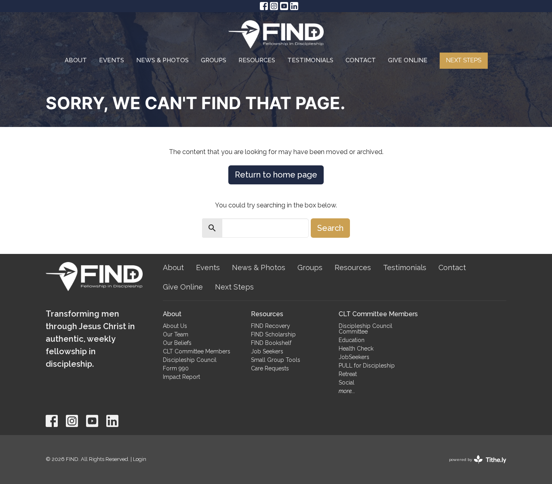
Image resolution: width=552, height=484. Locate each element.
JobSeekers (354, 357)
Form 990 (176, 368)
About (76, 60)
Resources (256, 60)
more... (347, 391)
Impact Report (181, 377)
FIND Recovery (270, 326)
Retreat (348, 374)
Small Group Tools (275, 360)
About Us (175, 326)
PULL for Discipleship (367, 365)
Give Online (408, 60)
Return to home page (276, 175)
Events (111, 60)
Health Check (356, 348)
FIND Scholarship (273, 334)
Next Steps (463, 60)
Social (346, 382)
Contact (361, 60)
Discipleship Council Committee (365, 329)
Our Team (175, 334)
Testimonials (310, 60)
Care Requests (270, 368)
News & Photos (162, 60)
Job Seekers (267, 351)
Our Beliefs (177, 343)
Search (330, 228)
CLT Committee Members (196, 351)
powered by (474, 466)
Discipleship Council (190, 360)
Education (351, 340)
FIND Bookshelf (271, 343)
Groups (213, 60)
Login (139, 459)
